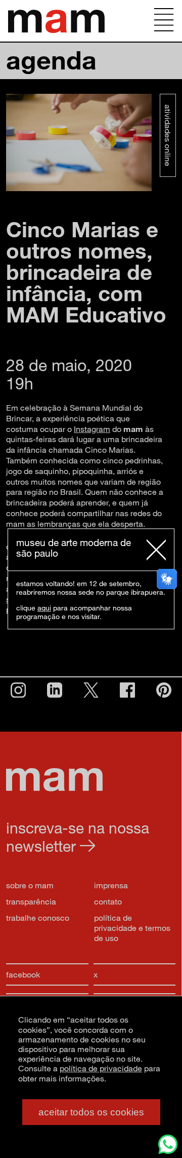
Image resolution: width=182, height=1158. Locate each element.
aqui (44, 608)
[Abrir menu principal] (164, 21)
